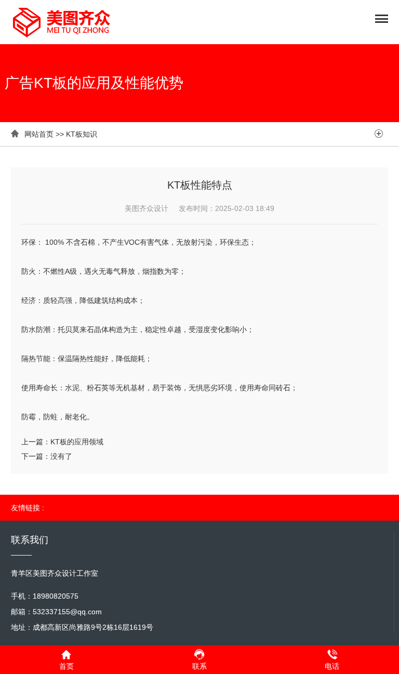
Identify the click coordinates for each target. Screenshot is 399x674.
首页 (66, 666)
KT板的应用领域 (76, 442)
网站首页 (39, 134)
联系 (199, 666)
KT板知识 (81, 134)
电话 (332, 666)
